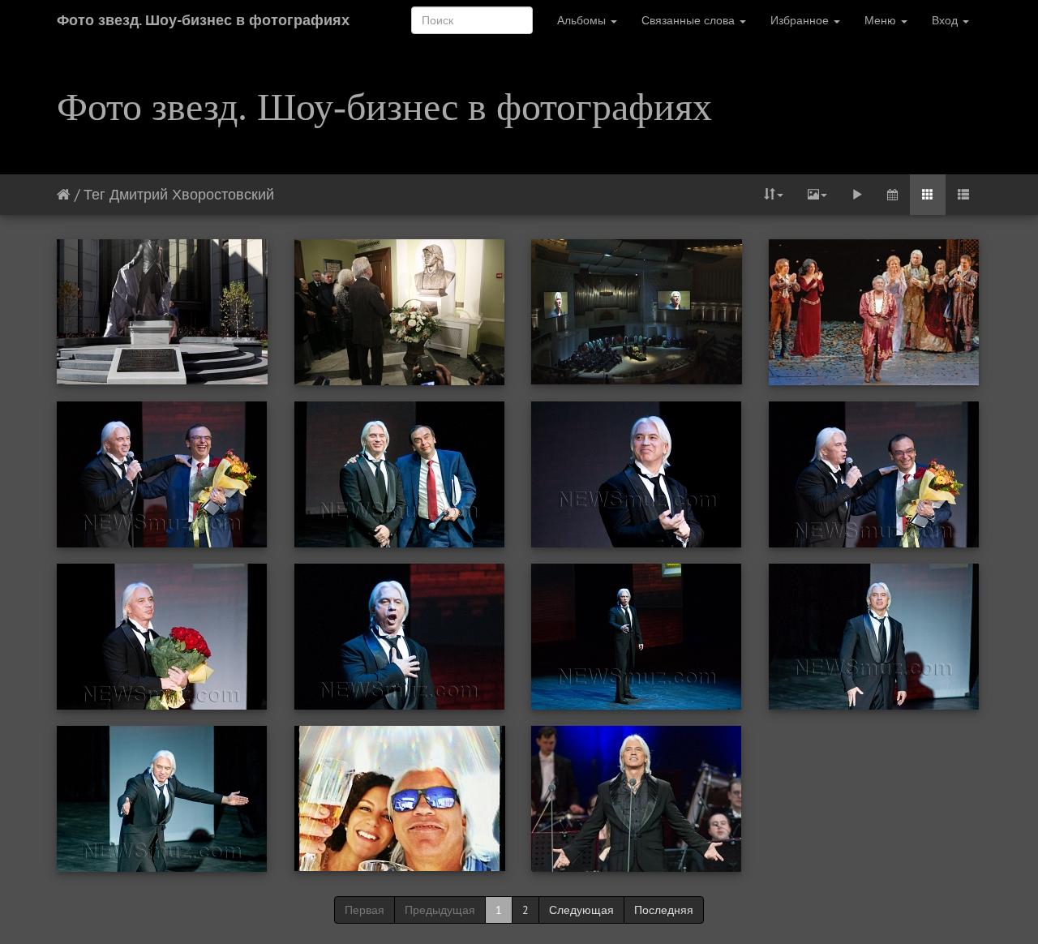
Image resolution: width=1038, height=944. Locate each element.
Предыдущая (440, 910)
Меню (881, 20)
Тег (94, 194)
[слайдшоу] (857, 194)
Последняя (663, 910)
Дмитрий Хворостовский (191, 194)
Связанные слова (689, 20)
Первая (364, 910)
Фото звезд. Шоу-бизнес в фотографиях (203, 20)
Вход (946, 20)
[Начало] (64, 194)
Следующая (581, 910)
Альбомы (583, 20)
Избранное (801, 20)
